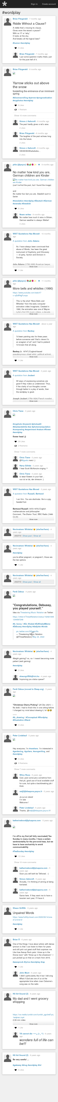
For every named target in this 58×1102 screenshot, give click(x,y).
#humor (16, 43)
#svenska (17, 203)
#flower (47, 429)
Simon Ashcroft (27, 878)
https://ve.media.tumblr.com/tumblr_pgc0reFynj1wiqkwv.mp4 (33, 1016)
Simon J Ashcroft (27, 121)
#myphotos (18, 100)
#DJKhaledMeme (42, 623)
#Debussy (17, 626)
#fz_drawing (18, 717)
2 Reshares (23, 445)
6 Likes (21, 105)
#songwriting (39, 751)
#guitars (28, 751)
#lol (39, 1065)
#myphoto (17, 424)
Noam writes (25, 214)
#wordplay (25, 43)
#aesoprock (18, 962)
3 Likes (21, 48)
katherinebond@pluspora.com (27, 820)
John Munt (24, 972)
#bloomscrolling (20, 97)
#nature (40, 429)
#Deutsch (38, 200)
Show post (27, 535)
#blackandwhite (20, 426)
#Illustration (18, 720)
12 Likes (21, 856)
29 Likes (21, 441)
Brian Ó (16, 939)
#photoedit (36, 424)
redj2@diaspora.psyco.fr (31, 791)
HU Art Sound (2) (20, 993)
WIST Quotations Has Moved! (26, 233)
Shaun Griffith (19, 908)
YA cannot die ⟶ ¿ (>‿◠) (31, 1033)
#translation (18, 200)
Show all (37, 535)
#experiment (30, 429)
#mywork (27, 424)
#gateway (17, 1065)
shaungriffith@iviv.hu (29, 676)
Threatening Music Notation (32, 612)
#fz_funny (17, 623)
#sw (29, 426)
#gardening (18, 751)
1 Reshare (22, 109)
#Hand (27, 720)
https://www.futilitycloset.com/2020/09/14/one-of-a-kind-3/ (32, 918)
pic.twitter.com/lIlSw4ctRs (27, 631)
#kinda (44, 626)
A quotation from (26, 240)
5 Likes (21, 1069)
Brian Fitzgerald (20, 18)
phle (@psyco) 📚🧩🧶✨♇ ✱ (26, 164)
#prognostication (44, 97)
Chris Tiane (18, 410)
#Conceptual (31, 717)
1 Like (20, 270)
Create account (49, 4)
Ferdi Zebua (18, 591)
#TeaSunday (18, 851)
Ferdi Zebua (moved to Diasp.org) (28, 689)
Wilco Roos (25, 774)
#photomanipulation (41, 426)
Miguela (24, 460)
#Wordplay (43, 717)
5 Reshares (23, 763)
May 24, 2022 (38, 636)
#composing (18, 429)
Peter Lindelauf (20, 735)
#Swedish (26, 203)
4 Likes (22, 223)
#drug (24, 1065)
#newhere (33, 748)
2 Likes (22, 128)
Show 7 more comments (24, 451)
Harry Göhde (25, 465)
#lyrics (27, 962)
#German (47, 200)
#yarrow (32, 97)
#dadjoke (36, 626)
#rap (43, 962)
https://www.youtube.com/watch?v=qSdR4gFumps (27, 294)
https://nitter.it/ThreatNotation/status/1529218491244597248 (33, 618)
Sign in (34, 4)
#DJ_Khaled (28, 623)
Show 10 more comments (25, 115)
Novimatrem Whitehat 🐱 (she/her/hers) (31, 529)
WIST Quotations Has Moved (26, 370)
